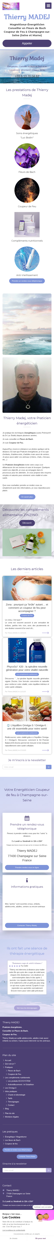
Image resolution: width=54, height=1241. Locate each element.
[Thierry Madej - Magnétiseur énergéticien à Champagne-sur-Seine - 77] (11, 6)
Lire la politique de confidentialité (14, 1230)
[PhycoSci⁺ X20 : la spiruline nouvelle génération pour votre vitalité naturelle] (27, 650)
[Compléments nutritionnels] (27, 224)
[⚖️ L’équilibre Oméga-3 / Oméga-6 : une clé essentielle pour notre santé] (27, 709)
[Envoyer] (48, 767)
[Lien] (27, 542)
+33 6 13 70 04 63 (27, 76)
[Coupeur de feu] (27, 190)
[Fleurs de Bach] (27, 155)
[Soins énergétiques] (27, 117)
